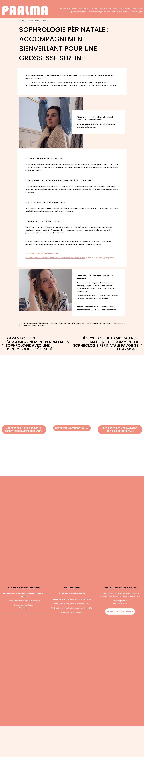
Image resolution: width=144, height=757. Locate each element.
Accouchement (106, 323)
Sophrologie (43, 323)
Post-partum (113, 8)
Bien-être (71, 323)
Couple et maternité (58, 323)
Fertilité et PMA (125, 8)
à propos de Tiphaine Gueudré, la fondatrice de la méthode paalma (24, 429)
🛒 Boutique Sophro (136, 12)
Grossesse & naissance (99, 8)
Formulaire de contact (120, 611)
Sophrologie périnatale (28, 323)
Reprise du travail (37, 325)
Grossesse (94, 323)
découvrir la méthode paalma (72, 428)
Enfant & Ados (138, 8)
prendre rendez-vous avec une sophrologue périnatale (120, 429)
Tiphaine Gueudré (40, 21)
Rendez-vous (84, 8)
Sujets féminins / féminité (77, 12)
